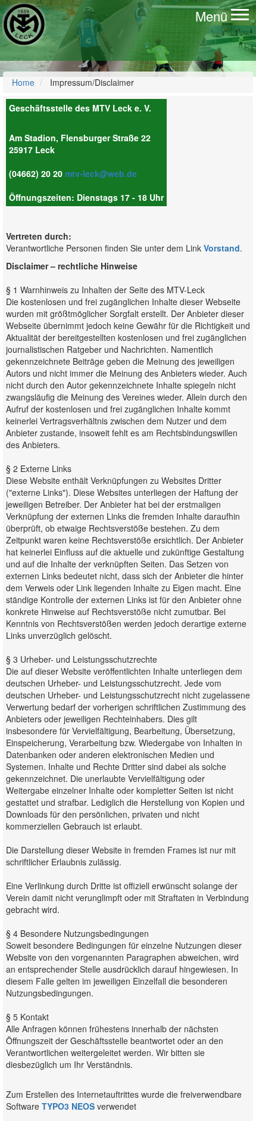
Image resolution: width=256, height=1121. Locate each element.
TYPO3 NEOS (68, 1106)
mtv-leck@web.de (101, 173)
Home (23, 82)
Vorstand (222, 248)
